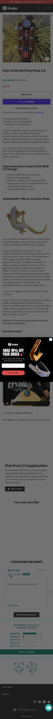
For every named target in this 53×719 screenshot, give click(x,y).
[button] (48, 707)
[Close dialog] (50, 339)
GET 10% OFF (13, 373)
